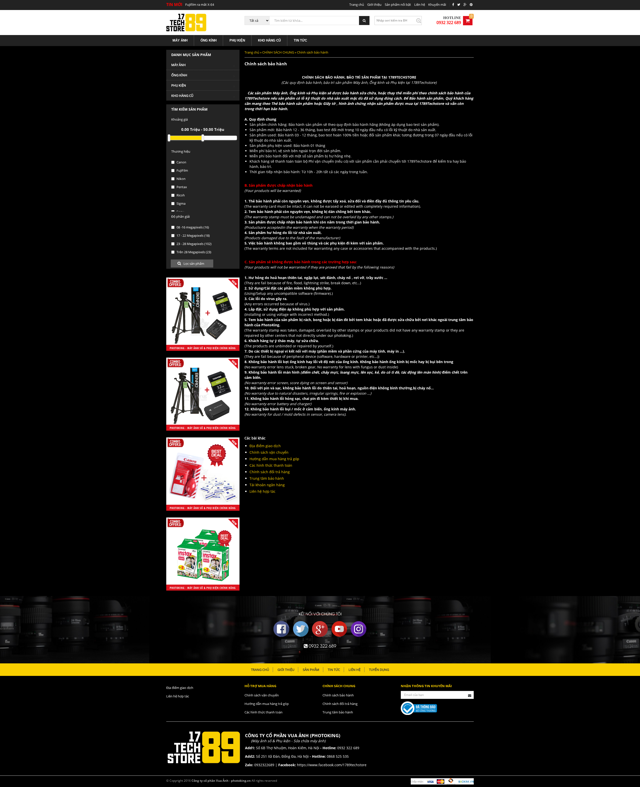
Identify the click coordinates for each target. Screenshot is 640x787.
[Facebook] (282, 629)
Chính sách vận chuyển (269, 452)
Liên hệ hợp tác (263, 491)
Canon (181, 162)
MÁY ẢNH (180, 40)
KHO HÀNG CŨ (269, 40)
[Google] (320, 629)
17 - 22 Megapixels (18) (193, 235)
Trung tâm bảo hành (267, 478)
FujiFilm (182, 170)
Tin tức (334, 669)
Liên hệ (419, 4)
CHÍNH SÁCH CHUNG (278, 52)
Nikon (181, 178)
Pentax (181, 187)
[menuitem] (180, 40)
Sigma (181, 203)
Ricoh (180, 195)
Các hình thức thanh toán (271, 465)
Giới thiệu (374, 4)
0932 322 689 (448, 22)
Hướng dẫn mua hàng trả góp (274, 458)
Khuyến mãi (437, 4)
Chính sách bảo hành (338, 695)
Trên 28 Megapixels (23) (193, 252)
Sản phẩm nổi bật (398, 4)
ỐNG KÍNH (208, 40)
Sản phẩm (311, 669)
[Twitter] (301, 629)
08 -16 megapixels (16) (192, 227)
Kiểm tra (418, 20)
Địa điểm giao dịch (265, 445)
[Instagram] (358, 629)
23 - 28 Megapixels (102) (194, 243)
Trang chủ (356, 4)
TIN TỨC (300, 40)
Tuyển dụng (379, 669)
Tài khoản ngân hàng (267, 484)
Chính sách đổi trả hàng (270, 471)
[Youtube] (339, 629)
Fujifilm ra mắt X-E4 (199, 4)
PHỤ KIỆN (237, 40)
